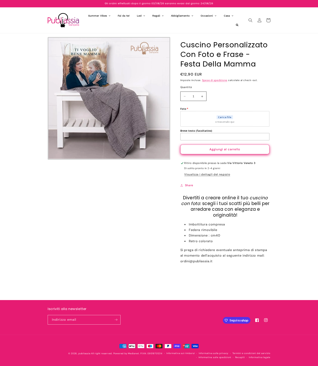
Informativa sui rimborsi (180, 353)
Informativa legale (259, 357)
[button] (250, 20)
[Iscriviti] (116, 320)
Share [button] (189, 185)
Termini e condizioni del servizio (251, 353)
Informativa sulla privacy (213, 353)
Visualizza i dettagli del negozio (207, 174)
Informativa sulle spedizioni (215, 357)
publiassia (84, 353)
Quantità (186, 87)
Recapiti (240, 357)
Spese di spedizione (214, 80)
